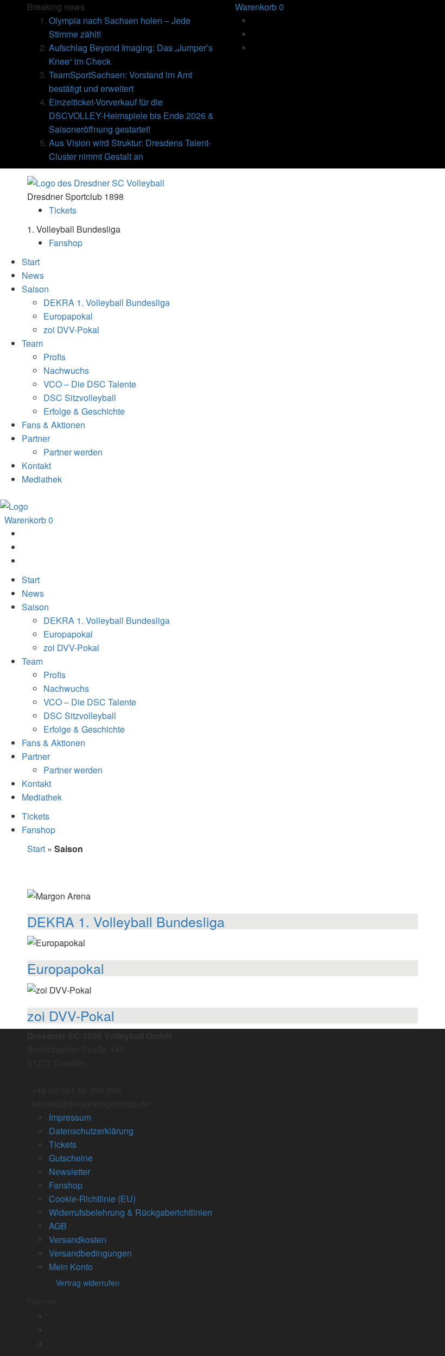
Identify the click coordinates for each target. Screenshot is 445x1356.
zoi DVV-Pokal (71, 1015)
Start (36, 848)
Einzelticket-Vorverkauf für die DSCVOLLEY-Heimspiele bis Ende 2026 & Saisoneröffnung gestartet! (131, 115)
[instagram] (253, 34)
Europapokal (65, 968)
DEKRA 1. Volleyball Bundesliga (126, 921)
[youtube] (253, 47)
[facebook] (253, 20)
